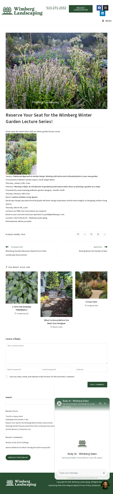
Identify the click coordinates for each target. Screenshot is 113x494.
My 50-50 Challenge (21, 442)
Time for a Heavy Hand (14, 416)
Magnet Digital (72, 485)
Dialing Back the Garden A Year (17, 419)
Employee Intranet (99, 485)
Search (9, 397)
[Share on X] (85, 234)
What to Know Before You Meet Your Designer (56, 322)
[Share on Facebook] (78, 234)
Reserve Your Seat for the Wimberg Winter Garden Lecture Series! (29, 423)
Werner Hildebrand (12, 447)
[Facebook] (99, 8)
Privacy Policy (85, 485)
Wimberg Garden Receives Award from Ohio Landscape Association (31, 426)
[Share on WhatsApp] (104, 234)
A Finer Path (91, 301)
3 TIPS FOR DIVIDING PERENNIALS (21, 308)
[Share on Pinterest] (98, 234)
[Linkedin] (102, 13)
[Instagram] (105, 8)
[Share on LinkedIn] (91, 234)
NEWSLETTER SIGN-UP (18, 457)
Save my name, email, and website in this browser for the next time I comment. (42, 376)
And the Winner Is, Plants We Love (18, 429)
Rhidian (8, 442)
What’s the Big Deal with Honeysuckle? (36, 447)
